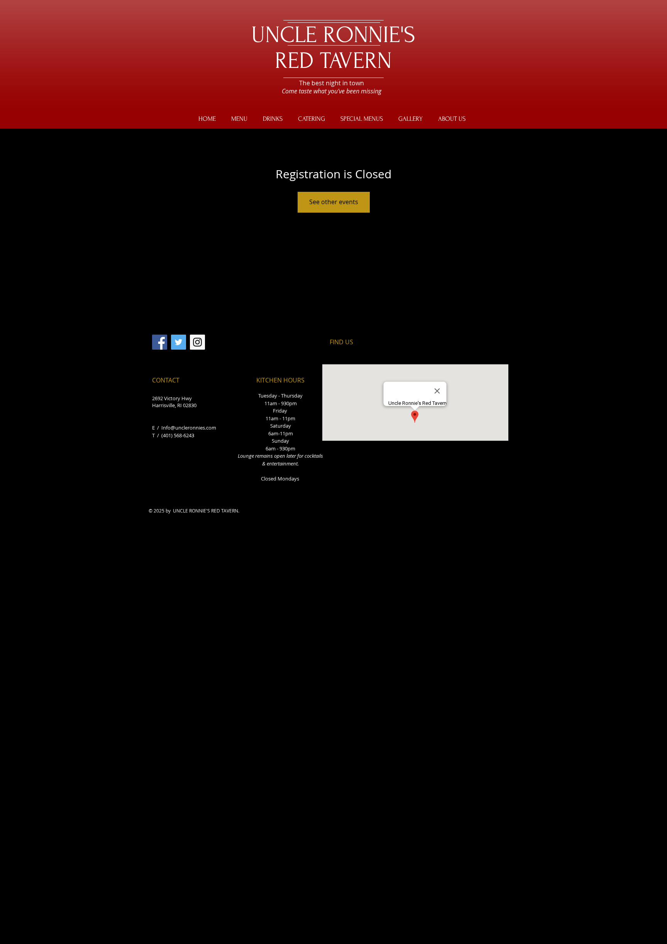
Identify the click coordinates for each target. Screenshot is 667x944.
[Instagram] (197, 342)
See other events (333, 202)
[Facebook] (159, 342)
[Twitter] (178, 342)
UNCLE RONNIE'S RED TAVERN (333, 48)
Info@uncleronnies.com (188, 427)
